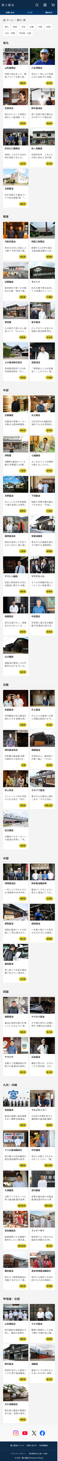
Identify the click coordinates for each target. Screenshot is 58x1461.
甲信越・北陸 (25, 33)
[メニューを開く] (45, 5)
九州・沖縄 (10, 33)
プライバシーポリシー (18, 1453)
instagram (15, 1433)
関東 (15, 26)
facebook (42, 1433)
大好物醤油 (43, 1445)
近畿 (32, 26)
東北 (7, 26)
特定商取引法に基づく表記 (38, 1453)
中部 (23, 26)
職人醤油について (17, 1445)
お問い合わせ (31, 1445)
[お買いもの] (53, 5)
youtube (24, 1433)
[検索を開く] (37, 5)
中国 (40, 26)
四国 (48, 26)
